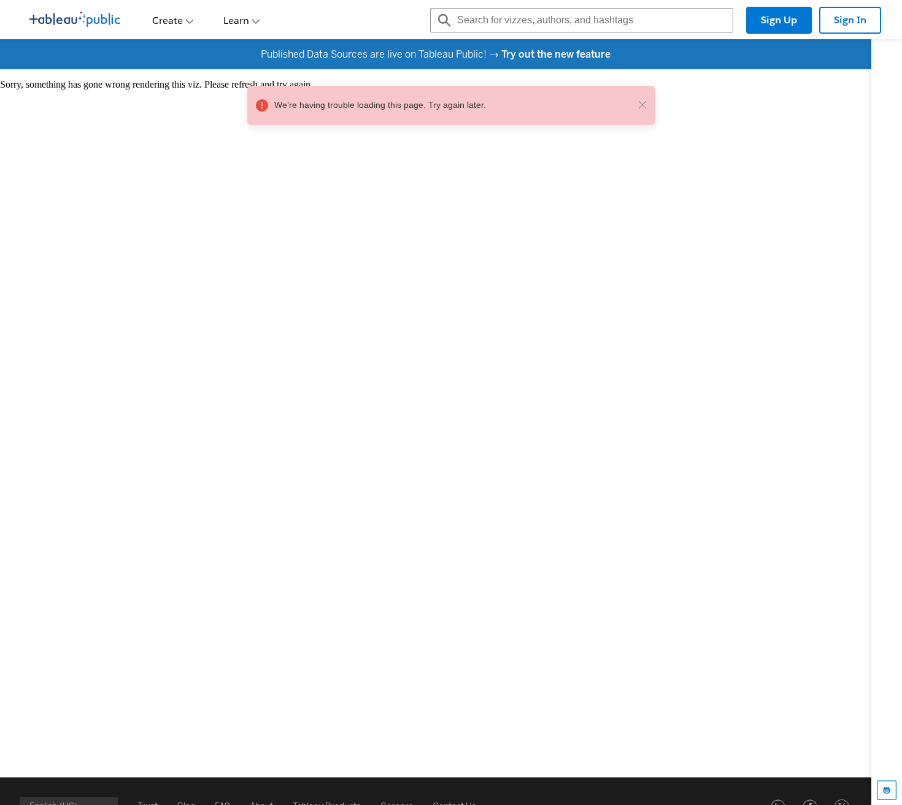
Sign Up (779, 19)
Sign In (850, 19)
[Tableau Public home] (74, 20)
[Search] (442, 20)
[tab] (886, 790)
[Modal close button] (642, 106)
